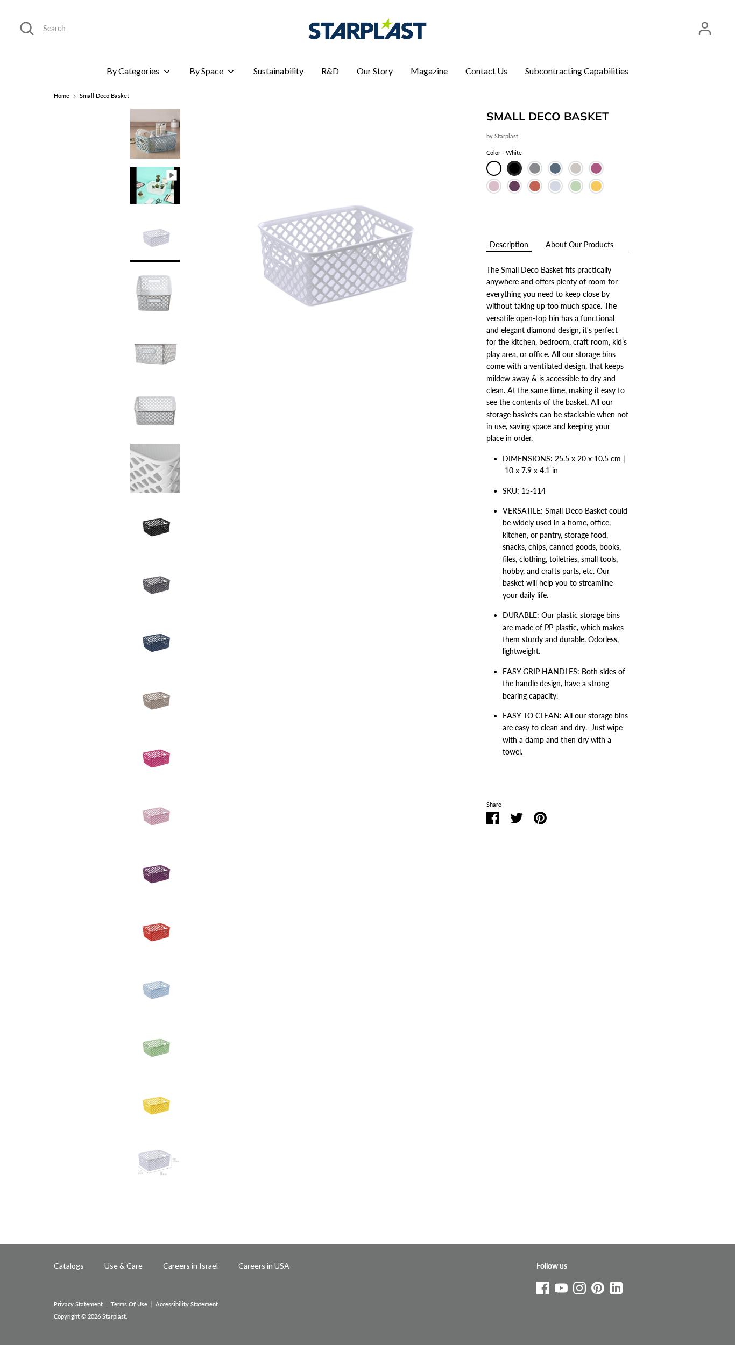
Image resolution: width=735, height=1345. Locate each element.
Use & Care (123, 1265)
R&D (330, 71)
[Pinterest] (597, 1286)
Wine (514, 186)
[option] (329, 254)
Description (509, 244)
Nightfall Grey (534, 168)
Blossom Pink (493, 186)
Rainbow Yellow (596, 186)
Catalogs (69, 1265)
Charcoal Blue (555, 168)
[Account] (705, 23)
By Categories (134, 71)
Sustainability (278, 71)
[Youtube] (561, 1286)
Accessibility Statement (187, 1304)
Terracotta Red (534, 186)
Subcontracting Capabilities (576, 71)
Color (504, 153)
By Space (207, 71)
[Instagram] (579, 1286)
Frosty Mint (575, 186)
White (493, 168)
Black (514, 168)
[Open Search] (27, 28)
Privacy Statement (78, 1304)
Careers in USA (263, 1265)
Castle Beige (575, 168)
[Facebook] (542, 1286)
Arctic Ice (555, 186)
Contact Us (486, 71)
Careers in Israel (190, 1265)
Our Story (375, 71)
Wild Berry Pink (596, 168)
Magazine (429, 71)
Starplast (506, 136)
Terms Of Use (129, 1304)
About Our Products (579, 244)
